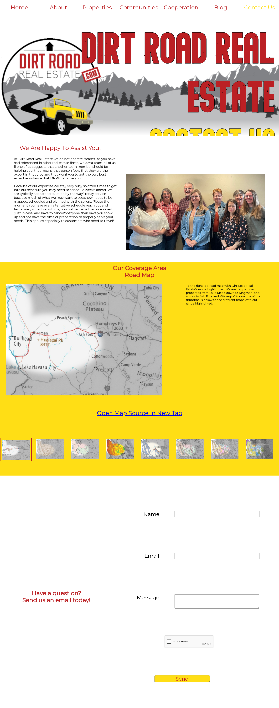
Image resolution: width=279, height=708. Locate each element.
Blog (220, 7)
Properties (97, 7)
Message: (148, 597)
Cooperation (181, 7)
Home (19, 7)
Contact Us (259, 7)
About (58, 7)
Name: (151, 514)
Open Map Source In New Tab (139, 413)
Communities (138, 7)
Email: (152, 556)
